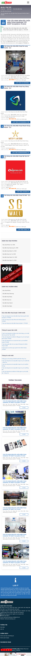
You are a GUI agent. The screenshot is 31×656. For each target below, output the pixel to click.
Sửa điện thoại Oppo (7, 306)
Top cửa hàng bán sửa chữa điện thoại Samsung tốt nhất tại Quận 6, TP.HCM (14, 455)
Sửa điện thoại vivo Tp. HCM (9, 254)
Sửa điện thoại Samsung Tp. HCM (10, 247)
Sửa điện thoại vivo (7, 299)
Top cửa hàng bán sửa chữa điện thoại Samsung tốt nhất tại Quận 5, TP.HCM (14, 428)
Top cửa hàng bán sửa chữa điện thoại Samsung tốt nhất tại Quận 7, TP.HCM (14, 481)
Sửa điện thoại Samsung (6, 11)
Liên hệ (2, 629)
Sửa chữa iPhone (6, 290)
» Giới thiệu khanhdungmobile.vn (20, 152)
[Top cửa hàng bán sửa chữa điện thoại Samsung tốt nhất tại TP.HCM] (15, 498)
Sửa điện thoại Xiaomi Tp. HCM (10, 257)
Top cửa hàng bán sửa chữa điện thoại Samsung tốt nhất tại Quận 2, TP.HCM (14, 562)
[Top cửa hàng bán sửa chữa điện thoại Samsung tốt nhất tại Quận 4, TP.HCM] (15, 392)
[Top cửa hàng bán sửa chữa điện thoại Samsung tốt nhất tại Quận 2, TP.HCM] (15, 552)
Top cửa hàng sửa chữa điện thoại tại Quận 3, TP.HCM (15, 323)
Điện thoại (9, 9)
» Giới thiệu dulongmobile (22, 82)
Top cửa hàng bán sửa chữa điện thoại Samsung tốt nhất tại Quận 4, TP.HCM (14, 401)
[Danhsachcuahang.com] (6, 2)
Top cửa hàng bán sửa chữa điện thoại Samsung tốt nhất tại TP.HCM (14, 508)
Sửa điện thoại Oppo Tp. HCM (9, 260)
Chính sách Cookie (4, 637)
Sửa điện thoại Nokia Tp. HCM (9, 251)
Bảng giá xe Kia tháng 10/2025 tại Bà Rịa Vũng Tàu (14, 358)
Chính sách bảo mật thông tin (7, 635)
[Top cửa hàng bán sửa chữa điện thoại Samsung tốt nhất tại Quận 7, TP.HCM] (15, 472)
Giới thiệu (2, 627)
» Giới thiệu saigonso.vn (22, 191)
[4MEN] (11, 282)
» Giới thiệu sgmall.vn (23, 229)
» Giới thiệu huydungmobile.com (20, 122)
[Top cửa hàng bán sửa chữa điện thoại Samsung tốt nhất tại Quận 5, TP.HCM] (15, 418)
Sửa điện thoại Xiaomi (8, 302)
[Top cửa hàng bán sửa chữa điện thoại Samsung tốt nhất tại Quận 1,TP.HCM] (15, 525)
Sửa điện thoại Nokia (7, 296)
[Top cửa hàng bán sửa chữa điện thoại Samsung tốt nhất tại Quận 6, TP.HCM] (15, 445)
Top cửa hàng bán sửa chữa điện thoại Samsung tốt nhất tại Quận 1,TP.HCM (14, 535)
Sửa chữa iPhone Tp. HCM (9, 244)
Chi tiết (23, 407)
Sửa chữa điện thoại (17, 9)
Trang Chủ (3, 9)
